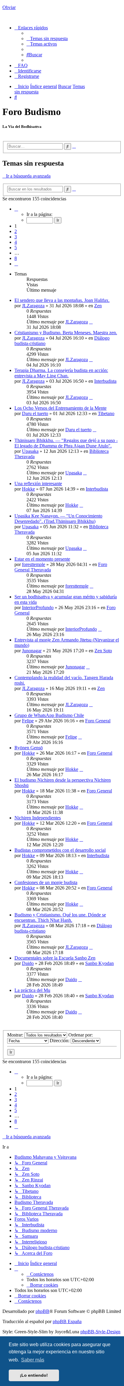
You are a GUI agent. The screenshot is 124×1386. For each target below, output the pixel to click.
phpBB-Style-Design (100, 1331)
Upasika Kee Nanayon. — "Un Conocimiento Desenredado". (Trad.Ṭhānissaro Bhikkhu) (58, 518)
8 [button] (15, 258)
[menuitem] (47, 38)
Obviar (9, 7)
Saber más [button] (32, 1359)
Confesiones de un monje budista (45, 882)
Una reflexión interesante (38, 483)
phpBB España (67, 1321)
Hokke (28, 488)
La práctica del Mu (32, 990)
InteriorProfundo (38, 607)
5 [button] (15, 247)
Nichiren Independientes (37, 817)
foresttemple (33, 564)
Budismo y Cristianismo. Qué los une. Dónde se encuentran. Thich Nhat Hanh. (60, 917)
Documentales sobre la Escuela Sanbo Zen (54, 957)
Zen (98, 305)
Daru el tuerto (35, 413)
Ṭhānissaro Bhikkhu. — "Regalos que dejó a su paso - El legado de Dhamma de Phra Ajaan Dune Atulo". (66, 443)
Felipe (28, 720)
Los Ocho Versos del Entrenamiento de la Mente (60, 408)
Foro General (97, 720)
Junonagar (32, 650)
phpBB (42, 1311)
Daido (28, 963)
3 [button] (15, 236)
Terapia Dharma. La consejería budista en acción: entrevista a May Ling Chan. (61, 373)
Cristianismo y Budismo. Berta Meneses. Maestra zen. (65, 332)
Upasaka (30, 451)
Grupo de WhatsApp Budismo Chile (49, 715)
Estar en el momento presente (42, 559)
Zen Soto (103, 650)
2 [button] (15, 231)
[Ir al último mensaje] (91, 321)
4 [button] (15, 242)
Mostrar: (15, 1034)
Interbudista (105, 381)
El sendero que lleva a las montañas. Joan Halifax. (62, 300)
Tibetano (106, 413)
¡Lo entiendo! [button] (34, 1375)
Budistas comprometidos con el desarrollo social (60, 850)
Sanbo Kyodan (99, 963)
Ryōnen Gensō (28, 747)
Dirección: (60, 1040)
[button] (16, 208)
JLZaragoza (33, 305)
